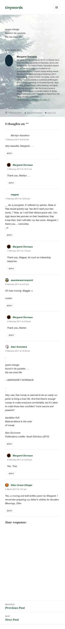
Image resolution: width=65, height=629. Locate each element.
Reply (9, 153)
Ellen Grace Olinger (21, 485)
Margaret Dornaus (35, 112)
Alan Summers (19, 346)
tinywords (14, 7)
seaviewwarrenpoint (22, 280)
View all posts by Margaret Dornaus (32, 99)
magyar (15, 194)
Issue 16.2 (51, 112)
